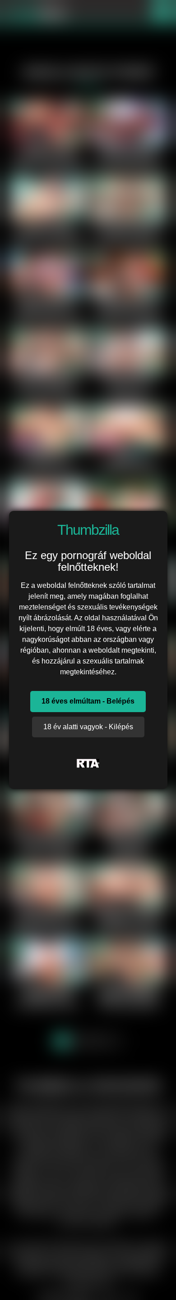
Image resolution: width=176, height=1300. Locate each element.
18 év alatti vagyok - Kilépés (88, 727)
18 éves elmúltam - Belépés (88, 701)
